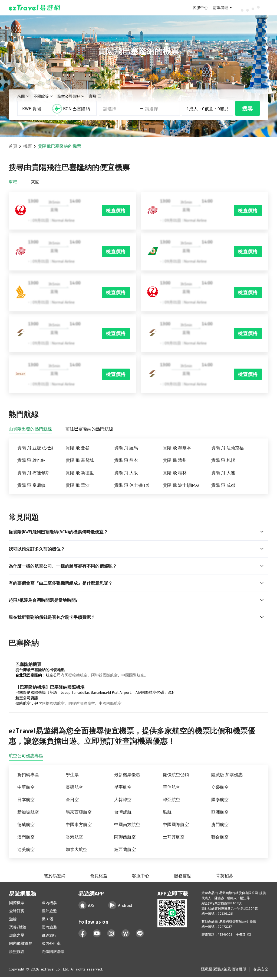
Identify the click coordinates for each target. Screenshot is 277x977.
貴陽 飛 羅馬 (126, 447)
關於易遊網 (54, 875)
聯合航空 (220, 837)
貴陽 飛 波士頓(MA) (181, 485)
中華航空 (26, 787)
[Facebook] (82, 933)
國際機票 (16, 902)
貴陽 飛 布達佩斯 (33, 472)
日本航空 (26, 799)
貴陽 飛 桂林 (175, 472)
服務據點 (182, 875)
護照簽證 (16, 951)
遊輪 (13, 919)
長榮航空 (74, 787)
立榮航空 (220, 787)
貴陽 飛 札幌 (223, 460)
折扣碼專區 (28, 774)
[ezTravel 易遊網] (34, 8)
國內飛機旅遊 (20, 943)
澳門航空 (26, 837)
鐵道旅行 (49, 935)
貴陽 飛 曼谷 (78, 447)
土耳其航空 (173, 837)
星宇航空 (122, 787)
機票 (27, 146)
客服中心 (200, 7)
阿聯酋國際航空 (104, 675)
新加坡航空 (28, 812)
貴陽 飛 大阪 (126, 472)
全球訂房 (16, 910)
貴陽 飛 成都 (223, 485)
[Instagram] (111, 933)
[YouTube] (97, 933)
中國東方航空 (79, 824)
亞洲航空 (220, 812)
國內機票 (49, 902)
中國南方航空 (127, 824)
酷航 (167, 812)
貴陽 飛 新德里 (80, 472)
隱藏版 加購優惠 (227, 774)
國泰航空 (220, 799)
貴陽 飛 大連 (223, 472)
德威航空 (26, 824)
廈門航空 (220, 824)
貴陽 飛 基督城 (80, 460)
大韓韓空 (122, 799)
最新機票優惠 (127, 774)
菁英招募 (224, 875)
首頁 (13, 146)
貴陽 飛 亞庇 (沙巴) (35, 447)
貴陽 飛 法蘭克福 (227, 447)
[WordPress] (125, 933)
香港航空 (74, 837)
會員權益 (98, 875)
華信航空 (171, 787)
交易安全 (260, 969)
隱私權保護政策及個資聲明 (223, 969)
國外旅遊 (49, 910)
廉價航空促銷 (176, 774)
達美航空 (26, 849)
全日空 (72, 799)
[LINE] (140, 933)
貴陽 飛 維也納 (31, 460)
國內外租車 (51, 943)
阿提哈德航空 (76, 675)
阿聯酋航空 (125, 837)
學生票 (72, 774)
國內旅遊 (49, 927)
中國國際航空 (132, 675)
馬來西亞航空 (79, 812)
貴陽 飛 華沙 (78, 485)
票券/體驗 (17, 927)
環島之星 (16, 935)
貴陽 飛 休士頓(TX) (131, 485)
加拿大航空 (76, 849)
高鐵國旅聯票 (53, 951)
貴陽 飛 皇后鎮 (31, 485)
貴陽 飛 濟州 (175, 460)
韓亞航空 (171, 799)
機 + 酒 (47, 919)
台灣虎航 (122, 812)
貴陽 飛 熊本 (126, 460)
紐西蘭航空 (125, 849)
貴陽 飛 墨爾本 (177, 447)
